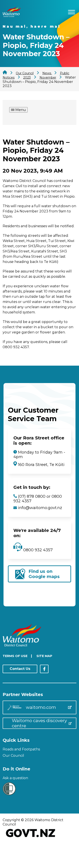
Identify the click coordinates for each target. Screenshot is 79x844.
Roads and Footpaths (21, 749)
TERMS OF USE (15, 656)
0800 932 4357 (37, 550)
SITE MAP (44, 656)
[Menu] (71, 11)
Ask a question (15, 778)
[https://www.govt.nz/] (31, 838)
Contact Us (20, 669)
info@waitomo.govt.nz (40, 507)
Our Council (13, 755)
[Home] (12, 16)
